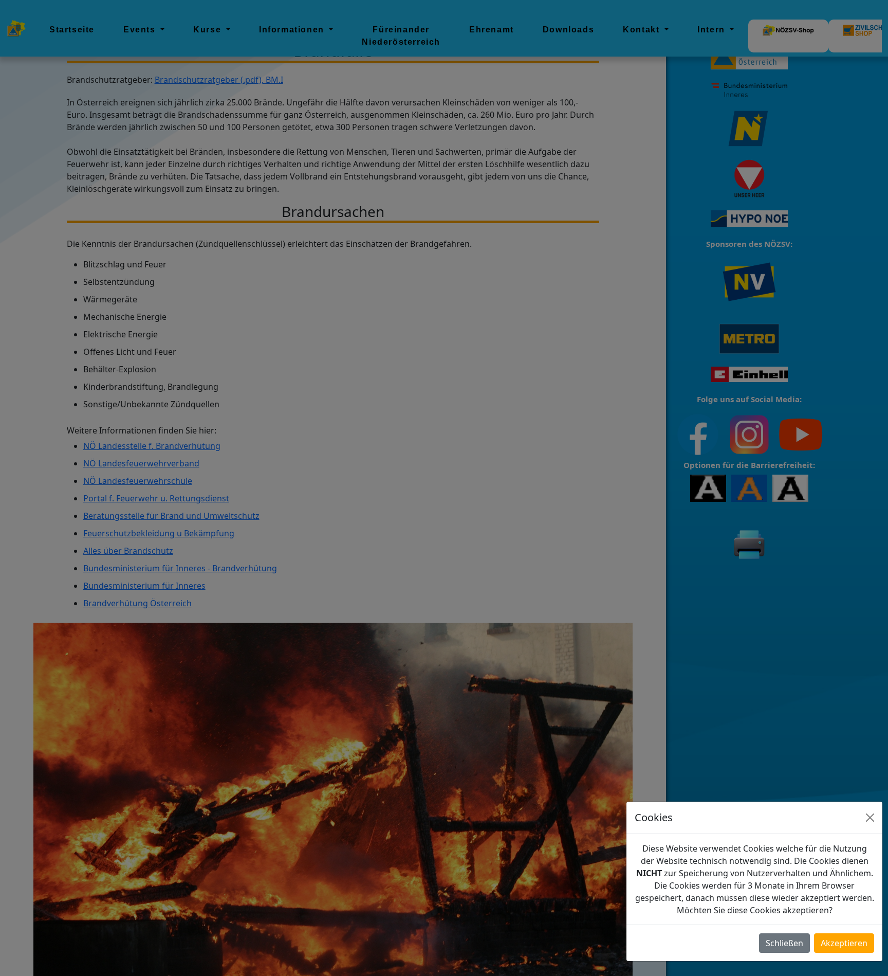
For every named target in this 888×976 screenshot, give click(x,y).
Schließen (784, 943)
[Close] (870, 817)
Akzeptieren (844, 943)
